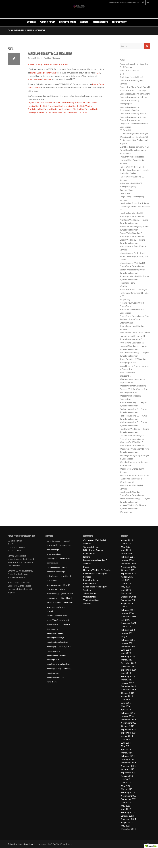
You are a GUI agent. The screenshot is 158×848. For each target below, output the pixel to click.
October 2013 (127, 769)
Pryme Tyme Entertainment (29, 844)
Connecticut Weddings (130, 120)
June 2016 (126, 703)
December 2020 (128, 646)
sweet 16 (66, 625)
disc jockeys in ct (53, 585)
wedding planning (54, 668)
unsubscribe (125, 376)
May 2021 (126, 636)
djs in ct (63, 589)
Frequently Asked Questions (132, 156)
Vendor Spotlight (91, 600)
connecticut (65, 558)
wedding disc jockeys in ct (57, 642)
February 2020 (128, 656)
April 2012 (126, 809)
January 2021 (127, 643)
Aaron (57, 58)
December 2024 (128, 597)
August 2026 (127, 540)
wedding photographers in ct (58, 664)
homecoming (52, 598)
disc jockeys (52, 580)
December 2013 (128, 762)
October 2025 (127, 570)
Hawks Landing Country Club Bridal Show (50, 54)
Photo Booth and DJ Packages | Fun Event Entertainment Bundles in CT (134, 292)
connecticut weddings (56, 572)
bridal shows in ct (54, 554)
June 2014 (126, 743)
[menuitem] (31, 22)
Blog (122, 74)
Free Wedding (52, 594)
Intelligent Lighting (128, 186)
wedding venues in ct (55, 677)
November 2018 (128, 666)
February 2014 (128, 756)
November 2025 (128, 567)
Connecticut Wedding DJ (57, 567)
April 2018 (126, 673)
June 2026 (126, 543)
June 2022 (126, 626)
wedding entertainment (56, 655)
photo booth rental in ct (56, 607)
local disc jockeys (54, 602)
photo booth (68, 602)
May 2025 (126, 586)
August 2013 (127, 776)
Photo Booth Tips (91, 580)
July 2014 (125, 739)
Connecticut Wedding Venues (133, 117)
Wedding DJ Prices (128, 392)
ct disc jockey (52, 576)
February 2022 (128, 630)
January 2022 (127, 633)
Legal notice (125, 193)
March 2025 (126, 593)
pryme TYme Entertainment (58, 620)
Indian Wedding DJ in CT (131, 183)
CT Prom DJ (125, 130)
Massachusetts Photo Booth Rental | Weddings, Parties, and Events (134, 256)
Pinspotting (125, 299)
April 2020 (126, 653)
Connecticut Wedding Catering (133, 97)
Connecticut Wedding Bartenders (135, 94)
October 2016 (127, 693)
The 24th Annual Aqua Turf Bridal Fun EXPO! (67, 112)
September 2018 (129, 670)
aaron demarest (53, 541)
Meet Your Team (127, 283)
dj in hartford (52, 589)
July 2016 (125, 699)
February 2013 (128, 792)
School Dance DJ (53, 625)
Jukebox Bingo (126, 190)
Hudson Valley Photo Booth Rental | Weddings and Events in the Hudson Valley (134, 170)
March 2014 (126, 752)
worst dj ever (52, 682)
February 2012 (128, 812)
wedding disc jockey (55, 633)
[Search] (131, 22)
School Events (89, 593)
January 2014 (127, 759)
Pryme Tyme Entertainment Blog (134, 316)
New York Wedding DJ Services (97, 570)
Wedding (47, 58)
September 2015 (129, 729)
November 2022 (128, 623)
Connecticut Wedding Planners (133, 113)
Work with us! (126, 512)
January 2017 (127, 683)
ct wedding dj (66, 576)
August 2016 (127, 696)
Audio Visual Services (129, 70)
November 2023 (128, 616)
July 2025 (125, 580)
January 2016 (127, 716)
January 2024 (127, 613)
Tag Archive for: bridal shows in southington (26, 30)
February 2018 (128, 676)
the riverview (52, 629)
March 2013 (126, 789)
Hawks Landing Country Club (43, 72)
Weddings (68, 668)
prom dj (50, 611)
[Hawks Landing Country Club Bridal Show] (14, 59)
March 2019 (126, 659)
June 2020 (126, 650)
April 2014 (126, 749)
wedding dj (51, 646)
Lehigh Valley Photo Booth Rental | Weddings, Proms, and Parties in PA (135, 206)
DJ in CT (66, 585)
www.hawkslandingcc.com (39, 79)
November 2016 (128, 689)
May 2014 (126, 746)
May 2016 (126, 706)
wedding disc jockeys (55, 638)
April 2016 (126, 709)
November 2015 (128, 723)
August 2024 (127, 603)
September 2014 (129, 732)
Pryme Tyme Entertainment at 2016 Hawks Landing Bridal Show (56, 102)
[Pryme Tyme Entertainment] (79, 11)
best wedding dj (53, 550)
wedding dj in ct (65, 646)
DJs (98, 72)
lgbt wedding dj (66, 598)
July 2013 (125, 779)
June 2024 (126, 606)
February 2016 (128, 713)
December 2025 (128, 563)
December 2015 (128, 719)
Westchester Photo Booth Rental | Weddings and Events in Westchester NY (134, 478)
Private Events (89, 583)
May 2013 (126, 786)
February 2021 (128, 640)
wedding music (53, 660)
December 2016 (128, 686)
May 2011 (126, 825)
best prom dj (52, 545)
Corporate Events (91, 547)
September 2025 (129, 573)
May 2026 (126, 547)
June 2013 (126, 782)
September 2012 (129, 799)
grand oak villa (67, 594)
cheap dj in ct (52, 558)
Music (86, 567)
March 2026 (126, 553)
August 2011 (127, 822)
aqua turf (66, 541)
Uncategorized (89, 597)
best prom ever (66, 545)
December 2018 (128, 663)
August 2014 (127, 736)
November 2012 (128, 796)
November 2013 (128, 766)
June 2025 (126, 583)
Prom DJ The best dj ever (57, 616)
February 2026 (128, 557)
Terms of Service (127, 372)
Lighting (86, 557)
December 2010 (128, 829)
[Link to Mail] (148, 2)
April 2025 (126, 590)
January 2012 (127, 816)
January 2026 (127, 560)
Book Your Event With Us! (131, 77)
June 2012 (126, 802)
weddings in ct (52, 673)
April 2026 (126, 550)
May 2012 (126, 806)
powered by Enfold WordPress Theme (57, 844)
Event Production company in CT (134, 147)
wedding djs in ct (53, 651)
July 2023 (125, 620)
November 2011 (128, 819)
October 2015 (127, 726)
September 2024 (129, 600)
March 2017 (126, 679)
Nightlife (123, 286)
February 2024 (128, 610)
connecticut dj (52, 563)
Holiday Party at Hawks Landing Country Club (56, 109)
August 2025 (127, 577)
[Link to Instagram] (143, 2)
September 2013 (129, 772)
